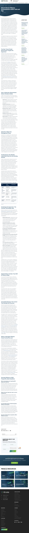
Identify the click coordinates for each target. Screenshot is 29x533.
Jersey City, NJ (3, 523)
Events (3, 475)
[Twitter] (19, 522)
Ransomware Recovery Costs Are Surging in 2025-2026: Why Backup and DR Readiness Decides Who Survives (24, 50)
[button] (2, 430)
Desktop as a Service (17, 495)
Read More (23, 45)
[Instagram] (16, 522)
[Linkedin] (14, 522)
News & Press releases (20, 475)
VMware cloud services (6, 350)
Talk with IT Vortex (13, 372)
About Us (15, 509)
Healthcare (2, 510)
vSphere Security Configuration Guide (6, 211)
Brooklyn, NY (2, 525)
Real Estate (2, 516)
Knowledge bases (20, 484)
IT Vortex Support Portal (17, 517)
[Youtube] (21, 522)
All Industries (2, 509)
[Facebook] (18, 522)
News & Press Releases (17, 518)
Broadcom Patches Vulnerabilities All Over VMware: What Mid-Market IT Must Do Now (25, 24)
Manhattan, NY (3, 524)
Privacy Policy (16, 516)
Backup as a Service (17, 496)
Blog (3, 484)
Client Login (16, 511)
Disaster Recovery (17, 494)
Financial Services (3, 511)
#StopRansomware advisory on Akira (8, 76)
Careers (15, 510)
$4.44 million (4, 332)
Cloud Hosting (16, 493)
